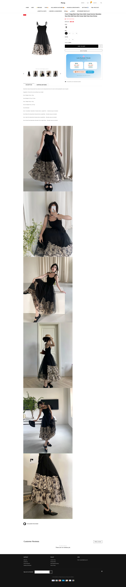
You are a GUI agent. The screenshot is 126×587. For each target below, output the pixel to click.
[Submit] (51, 572)
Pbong (63, 3)
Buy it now (83, 50)
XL (76, 33)
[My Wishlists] (87, 3)
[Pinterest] (101, 571)
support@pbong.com (84, 559)
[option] (42, 38)
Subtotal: (66, 42)
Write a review (98, 541)
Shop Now (90, 71)
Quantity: (66, 36)
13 (67, 81)
